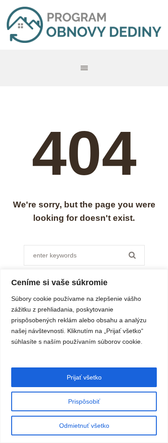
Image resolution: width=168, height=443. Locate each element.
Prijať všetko (84, 377)
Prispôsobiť (84, 401)
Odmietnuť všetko (84, 425)
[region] (84, 356)
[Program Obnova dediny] (84, 25)
